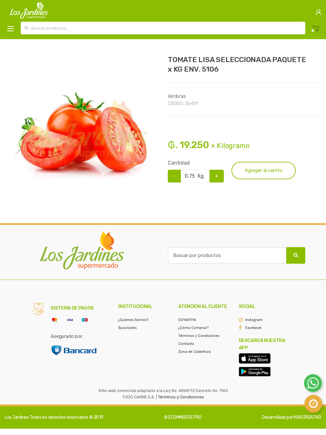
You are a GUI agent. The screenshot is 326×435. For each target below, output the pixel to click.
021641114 (187, 320)
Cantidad (179, 163)
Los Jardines (17, 417)
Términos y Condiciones (198, 336)
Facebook (253, 328)
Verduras (177, 96)
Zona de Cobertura (194, 352)
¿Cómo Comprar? (193, 328)
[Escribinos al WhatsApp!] (313, 384)
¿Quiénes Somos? (133, 320)
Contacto (186, 344)
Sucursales (127, 328)
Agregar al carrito (263, 170)
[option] (81, 132)
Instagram (254, 320)
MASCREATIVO (307, 417)
